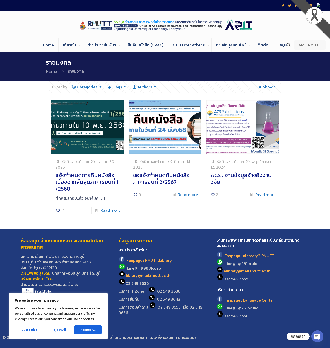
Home (51, 71)
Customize (29, 329)
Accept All (87, 329)
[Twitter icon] (302, 337)
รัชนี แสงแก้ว (73, 162)
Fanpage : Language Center (249, 300)
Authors (144, 87)
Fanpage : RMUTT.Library (149, 260)
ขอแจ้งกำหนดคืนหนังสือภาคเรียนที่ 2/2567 (161, 178)
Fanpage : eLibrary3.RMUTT (249, 256)
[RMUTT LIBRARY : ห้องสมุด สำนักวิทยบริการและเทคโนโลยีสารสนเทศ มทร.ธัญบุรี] (165, 24)
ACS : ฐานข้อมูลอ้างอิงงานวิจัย (241, 178)
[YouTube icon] (308, 337)
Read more (110, 210)
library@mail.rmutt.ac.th (148, 275)
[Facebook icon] (296, 337)
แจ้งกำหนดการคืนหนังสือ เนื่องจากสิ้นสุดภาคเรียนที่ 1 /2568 (86, 182)
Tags (118, 87)
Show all (270, 87)
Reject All (59, 329)
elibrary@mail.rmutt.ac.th (247, 271)
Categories (87, 87)
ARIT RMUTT (309, 45)
